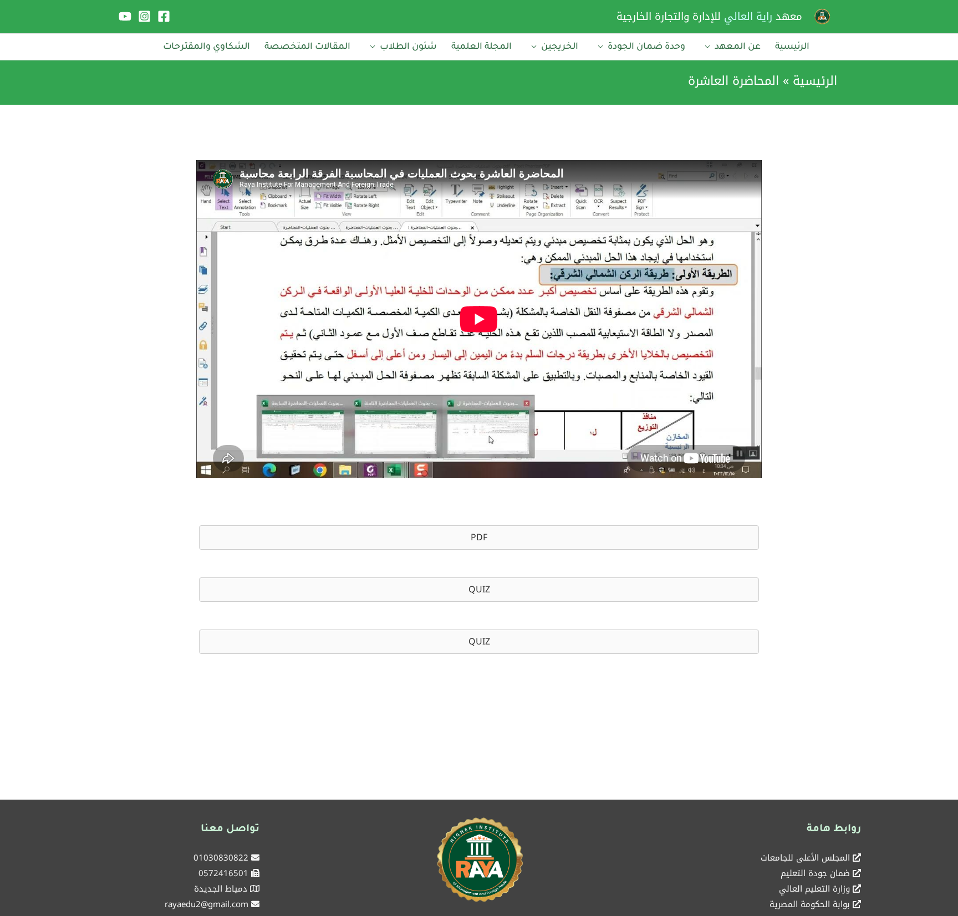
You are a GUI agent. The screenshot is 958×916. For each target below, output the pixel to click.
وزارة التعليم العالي (814, 889)
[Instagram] (144, 16)
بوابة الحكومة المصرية (810, 904)
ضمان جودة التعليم (815, 873)
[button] (479, 537)
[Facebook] (163, 16)
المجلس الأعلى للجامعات (805, 858)
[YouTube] (125, 16)
